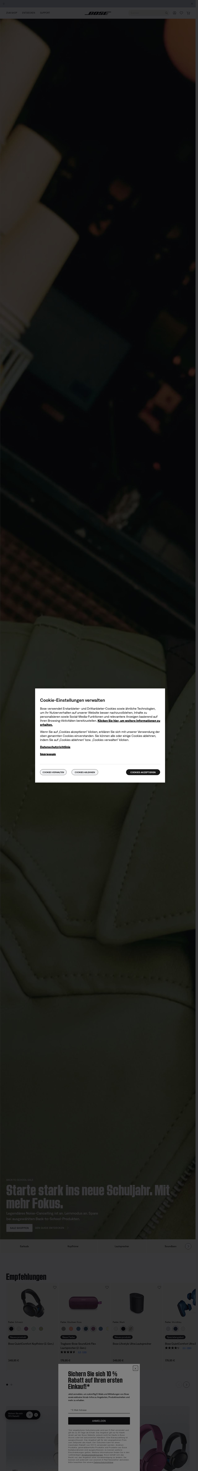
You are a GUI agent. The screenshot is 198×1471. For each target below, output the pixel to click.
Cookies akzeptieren (143, 772)
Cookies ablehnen (85, 772)
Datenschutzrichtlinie (55, 747)
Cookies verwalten (53, 772)
